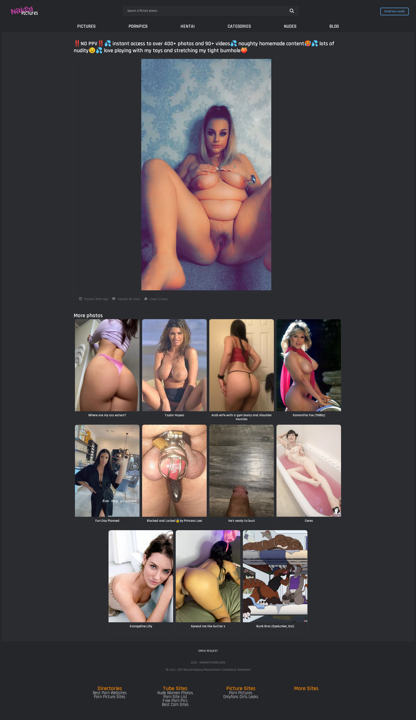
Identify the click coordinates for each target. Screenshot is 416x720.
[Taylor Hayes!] (174, 365)
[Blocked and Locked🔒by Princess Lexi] (174, 471)
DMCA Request (208, 651)
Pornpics (138, 26)
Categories (239, 26)
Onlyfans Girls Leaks (240, 697)
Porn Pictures (240, 693)
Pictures (86, 26)
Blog (334, 26)
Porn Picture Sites (109, 697)
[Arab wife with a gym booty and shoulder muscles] (241, 365)
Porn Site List (175, 697)
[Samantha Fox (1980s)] (308, 365)
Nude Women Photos (175, 693)
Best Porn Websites (110, 693)
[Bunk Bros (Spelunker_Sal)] (275, 576)
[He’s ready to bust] (241, 471)
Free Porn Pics (175, 701)
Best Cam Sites (175, 704)
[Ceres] (308, 471)
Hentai (187, 26)
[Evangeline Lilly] (141, 576)
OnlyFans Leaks (394, 11)
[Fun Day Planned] (107, 471)
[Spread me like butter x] (208, 576)
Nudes (290, 26)
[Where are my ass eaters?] (107, 365)
